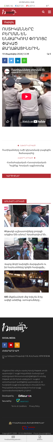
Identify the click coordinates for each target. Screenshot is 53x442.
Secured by (7, 401)
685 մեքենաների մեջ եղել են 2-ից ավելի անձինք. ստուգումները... (23, 298)
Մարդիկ (9, 22)
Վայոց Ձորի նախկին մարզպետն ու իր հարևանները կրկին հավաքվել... (25, 266)
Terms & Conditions (19, 406)
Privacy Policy (34, 406)
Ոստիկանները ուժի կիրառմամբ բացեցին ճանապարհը (26, 151)
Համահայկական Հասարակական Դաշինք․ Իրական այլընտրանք (26, 164)
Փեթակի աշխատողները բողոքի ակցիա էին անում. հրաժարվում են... (25, 233)
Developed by (8, 396)
